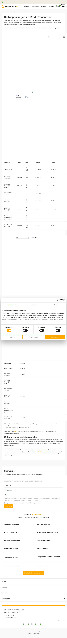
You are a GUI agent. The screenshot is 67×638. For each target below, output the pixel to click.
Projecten (43, 6)
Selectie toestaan (33, 337)
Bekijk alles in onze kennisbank (33, 573)
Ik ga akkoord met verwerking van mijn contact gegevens (22, 503)
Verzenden (8, 506)
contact (44, 453)
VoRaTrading (37, 631)
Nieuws (58, 6)
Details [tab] (34, 304)
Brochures (51, 6)
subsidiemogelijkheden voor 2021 (41, 451)
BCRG (15, 431)
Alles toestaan (55, 337)
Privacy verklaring (18, 500)
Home (3, 11)
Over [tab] (55, 304)
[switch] (25, 330)
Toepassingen (35, 6)
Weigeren (12, 337)
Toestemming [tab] (11, 304)
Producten (26, 6)
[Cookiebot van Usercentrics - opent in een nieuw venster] (58, 300)
